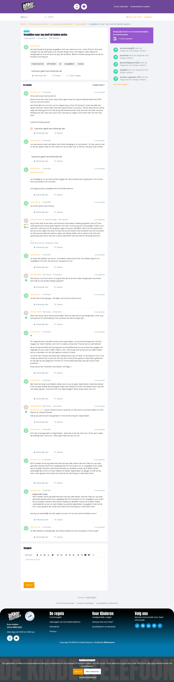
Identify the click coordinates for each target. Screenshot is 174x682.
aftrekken (51, 63)
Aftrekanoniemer (37, 219)
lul (60, 63)
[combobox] (74, 17)
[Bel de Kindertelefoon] (77, 7)
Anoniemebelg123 (127, 48)
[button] (134, 17)
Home (23, 24)
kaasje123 (123, 70)
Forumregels (55, 617)
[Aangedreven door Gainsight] (87, 598)
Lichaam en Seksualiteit (62, 24)
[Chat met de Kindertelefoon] (84, 7)
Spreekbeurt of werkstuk (103, 626)
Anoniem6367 (36, 274)
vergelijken (69, 63)
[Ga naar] (45, 17)
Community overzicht (39, 24)
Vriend (80, 63)
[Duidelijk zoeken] (104, 17)
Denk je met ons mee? (102, 622)
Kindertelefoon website (140, 7)
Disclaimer (54, 626)
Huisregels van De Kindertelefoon (65, 622)
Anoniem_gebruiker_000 (130, 77)
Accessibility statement (107, 603)
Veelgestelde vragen (102, 617)
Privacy (53, 631)
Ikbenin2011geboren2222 (129, 63)
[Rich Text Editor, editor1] (64, 569)
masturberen (37, 63)
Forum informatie (121, 7)
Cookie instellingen (85, 603)
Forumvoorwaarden (65, 603)
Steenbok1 (124, 55)
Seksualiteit (81, 24)
